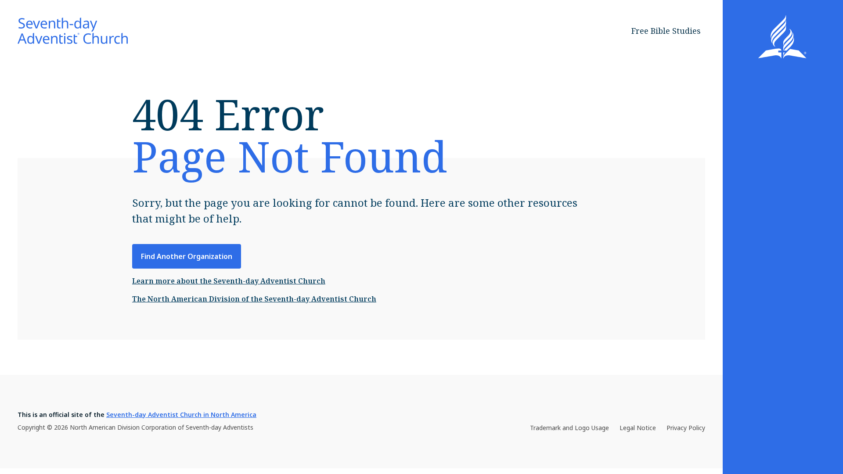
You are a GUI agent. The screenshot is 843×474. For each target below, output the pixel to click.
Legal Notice (638, 428)
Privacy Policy (685, 428)
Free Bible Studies (666, 30)
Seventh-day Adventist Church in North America (181, 414)
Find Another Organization (186, 256)
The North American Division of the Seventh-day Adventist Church (254, 299)
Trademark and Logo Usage (569, 428)
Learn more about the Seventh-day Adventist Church (228, 281)
